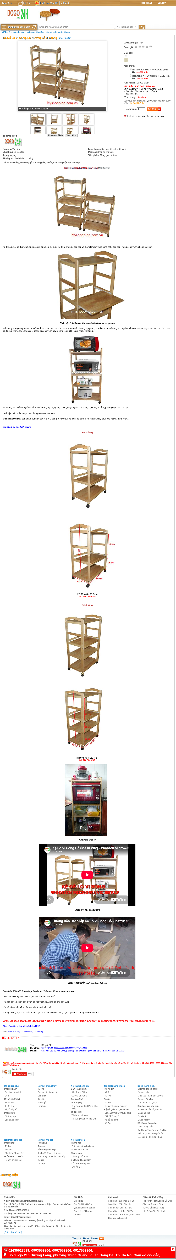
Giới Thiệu (78, 1197)
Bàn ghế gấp (144, 1113)
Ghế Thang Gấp (145, 1126)
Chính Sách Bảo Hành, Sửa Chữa (124, 1214)
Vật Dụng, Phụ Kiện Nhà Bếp (51, 1156)
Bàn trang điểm (12, 1120)
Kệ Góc (108, 1123)
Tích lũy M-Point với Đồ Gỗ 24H (157, 1201)
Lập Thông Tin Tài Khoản (154, 1211)
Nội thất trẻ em (78, 1140)
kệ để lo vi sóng (14, 1032)
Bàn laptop (143, 1116)
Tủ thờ (8, 1146)
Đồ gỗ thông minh (146, 1086)
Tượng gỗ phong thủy (48, 1092)
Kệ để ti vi (9, 1102)
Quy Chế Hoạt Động (83, 1204)
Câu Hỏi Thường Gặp (152, 1204)
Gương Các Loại (79, 1096)
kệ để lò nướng (27, 1032)
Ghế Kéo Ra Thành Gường (150, 1096)
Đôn (7, 1096)
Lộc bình (42, 1096)
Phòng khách (10, 1089)
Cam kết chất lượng (83, 1211)
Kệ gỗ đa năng (111, 1120)
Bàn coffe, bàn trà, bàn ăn (150, 1109)
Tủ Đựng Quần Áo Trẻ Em (84, 1119)
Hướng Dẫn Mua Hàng (153, 1208)
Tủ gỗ (106, 1099)
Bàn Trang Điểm (79, 1089)
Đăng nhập (146, 3)
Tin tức (86, 1238)
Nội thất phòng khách (114, 1086)
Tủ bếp (41, 1160)
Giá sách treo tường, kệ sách (118, 1113)
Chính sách (113, 1197)
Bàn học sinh (144, 1120)
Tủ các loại (76, 1112)
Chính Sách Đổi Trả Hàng (120, 1208)
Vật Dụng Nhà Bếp (35, 32)
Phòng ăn (42, 1143)
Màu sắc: (128, 53)
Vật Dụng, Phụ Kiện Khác (150, 1137)
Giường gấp (143, 1092)
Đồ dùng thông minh (147, 1123)
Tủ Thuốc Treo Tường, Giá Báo (152, 1130)
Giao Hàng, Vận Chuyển (119, 1204)
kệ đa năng (39, 1032)
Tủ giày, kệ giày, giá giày (116, 1106)
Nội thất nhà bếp (16, 32)
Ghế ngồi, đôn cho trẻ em (83, 1146)
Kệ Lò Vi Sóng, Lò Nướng (58, 32)
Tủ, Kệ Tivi (109, 1089)
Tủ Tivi (108, 1096)
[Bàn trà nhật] (49, 14)
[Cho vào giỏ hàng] (153, 108)
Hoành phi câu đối (13, 1160)
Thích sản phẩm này (135, 116)
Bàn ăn (41, 1146)
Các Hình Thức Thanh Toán (121, 1201)
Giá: (134, 72)
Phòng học (76, 1143)
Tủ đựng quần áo (80, 1115)
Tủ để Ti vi (9, 1106)
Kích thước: (130, 66)
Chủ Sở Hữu (9, 1197)
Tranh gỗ (42, 1102)
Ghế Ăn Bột (77, 1167)
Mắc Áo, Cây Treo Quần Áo (150, 1133)
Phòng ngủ (9, 1113)
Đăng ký (162, 3)
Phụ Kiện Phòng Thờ (14, 1153)
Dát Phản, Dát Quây (147, 1102)
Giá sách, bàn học (80, 1150)
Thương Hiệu (10, 136)
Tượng (41, 1089)
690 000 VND (142, 72)
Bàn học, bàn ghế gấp (148, 1106)
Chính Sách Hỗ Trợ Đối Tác (121, 1211)
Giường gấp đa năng (147, 1089)
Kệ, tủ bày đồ (11, 1109)
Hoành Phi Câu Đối (13, 1156)
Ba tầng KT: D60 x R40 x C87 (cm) (150, 69)
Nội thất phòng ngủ (80, 1086)
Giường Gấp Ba (145, 1099)
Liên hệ (77, 1214)
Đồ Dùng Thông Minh (81, 1160)
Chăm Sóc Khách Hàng (152, 1197)
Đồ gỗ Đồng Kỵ (11, 1086)
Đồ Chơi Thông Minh (81, 1163)
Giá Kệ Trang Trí (112, 1116)
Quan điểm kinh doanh (84, 1208)
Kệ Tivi (108, 1092)
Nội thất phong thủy (47, 1086)
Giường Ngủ (10, 1116)
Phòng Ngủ (76, 1153)
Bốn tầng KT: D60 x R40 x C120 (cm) (151, 76)
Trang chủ (76, 1238)
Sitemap (94, 1238)
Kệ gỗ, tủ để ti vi (12, 1099)
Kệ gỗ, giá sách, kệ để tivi (116, 1109)
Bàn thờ (8, 1150)
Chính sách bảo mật (117, 1218)
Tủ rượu (108, 1102)
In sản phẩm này (156, 116)
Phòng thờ (9, 1143)
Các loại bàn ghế (13, 1092)
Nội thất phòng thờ (13, 1140)
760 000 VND (142, 78)
